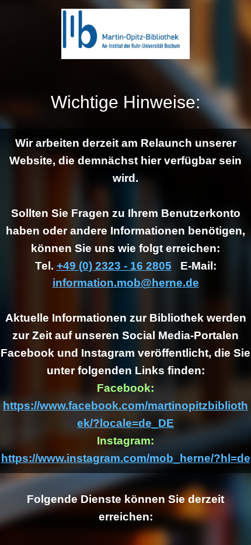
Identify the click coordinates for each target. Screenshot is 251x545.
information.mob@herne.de (126, 283)
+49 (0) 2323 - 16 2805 (114, 266)
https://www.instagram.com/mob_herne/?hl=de (125, 458)
